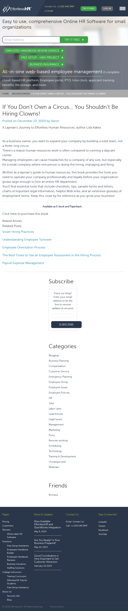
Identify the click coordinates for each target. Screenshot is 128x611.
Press (52, 435)
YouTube (102, 534)
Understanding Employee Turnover (27, 239)
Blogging (54, 355)
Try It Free (89, 8)
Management (56, 424)
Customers (7, 526)
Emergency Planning (60, 376)
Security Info (13, 596)
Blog (9, 600)
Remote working (58, 440)
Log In (107, 8)
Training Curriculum (16, 576)
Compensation (57, 366)
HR (50, 398)
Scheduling (55, 445)
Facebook (103, 530)
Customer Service (59, 371)
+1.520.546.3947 (65, 6)
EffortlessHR (17, 8)
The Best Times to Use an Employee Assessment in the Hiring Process (52, 255)
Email (50, 11)
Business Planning (59, 360)
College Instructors (11, 572)
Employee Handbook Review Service (33, 50)
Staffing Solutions (15, 568)
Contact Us (78, 521)
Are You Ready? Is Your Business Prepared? (47, 542)
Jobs (51, 403)
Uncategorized (57, 461)
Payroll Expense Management (23, 263)
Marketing (54, 430)
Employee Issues (58, 387)
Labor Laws (55, 408)
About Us (7, 592)
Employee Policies (59, 392)
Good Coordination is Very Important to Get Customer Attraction (46, 558)
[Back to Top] (117, 599)
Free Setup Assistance (18, 546)
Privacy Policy (57, 607)
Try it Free (72, 39)
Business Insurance (45, 64)
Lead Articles (56, 414)
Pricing (5, 521)
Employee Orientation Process (23, 247)
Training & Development (62, 456)
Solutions (7, 541)
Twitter (101, 526)
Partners (6, 530)
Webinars (54, 467)
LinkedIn (102, 522)
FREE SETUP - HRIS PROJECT (40, 57)
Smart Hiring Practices (18, 232)
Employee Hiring (58, 382)
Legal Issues (55, 419)
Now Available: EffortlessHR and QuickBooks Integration (47, 524)
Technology (55, 451)
